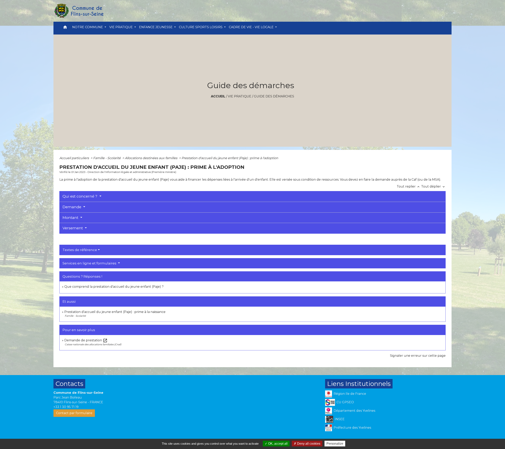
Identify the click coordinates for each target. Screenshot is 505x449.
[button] (65, 28)
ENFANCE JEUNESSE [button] (156, 27)
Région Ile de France (350, 394)
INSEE (340, 419)
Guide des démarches (274, 96)
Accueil (218, 96)
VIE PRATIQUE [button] (121, 27)
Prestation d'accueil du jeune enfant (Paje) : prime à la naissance (115, 312)
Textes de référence (80, 250)
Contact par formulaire (74, 413)
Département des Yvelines (354, 411)
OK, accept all (277, 443)
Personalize (334, 443)
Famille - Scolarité (107, 158)
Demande (72, 207)
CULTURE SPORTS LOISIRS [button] (201, 27)
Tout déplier (433, 186)
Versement (73, 228)
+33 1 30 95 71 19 (66, 407)
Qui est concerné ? (80, 196)
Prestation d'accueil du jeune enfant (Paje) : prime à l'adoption (229, 158)
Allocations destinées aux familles (151, 158)
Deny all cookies (308, 443)
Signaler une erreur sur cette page (418, 356)
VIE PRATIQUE (239, 96)
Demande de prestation (86, 340)
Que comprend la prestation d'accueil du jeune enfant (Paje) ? (114, 286)
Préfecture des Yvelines (352, 427)
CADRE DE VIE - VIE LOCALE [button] (251, 27)
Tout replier (408, 186)
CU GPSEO (345, 402)
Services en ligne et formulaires (90, 263)
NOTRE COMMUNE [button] (88, 27)
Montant (71, 217)
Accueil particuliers (74, 158)
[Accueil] (78, 11)
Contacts (69, 383)
